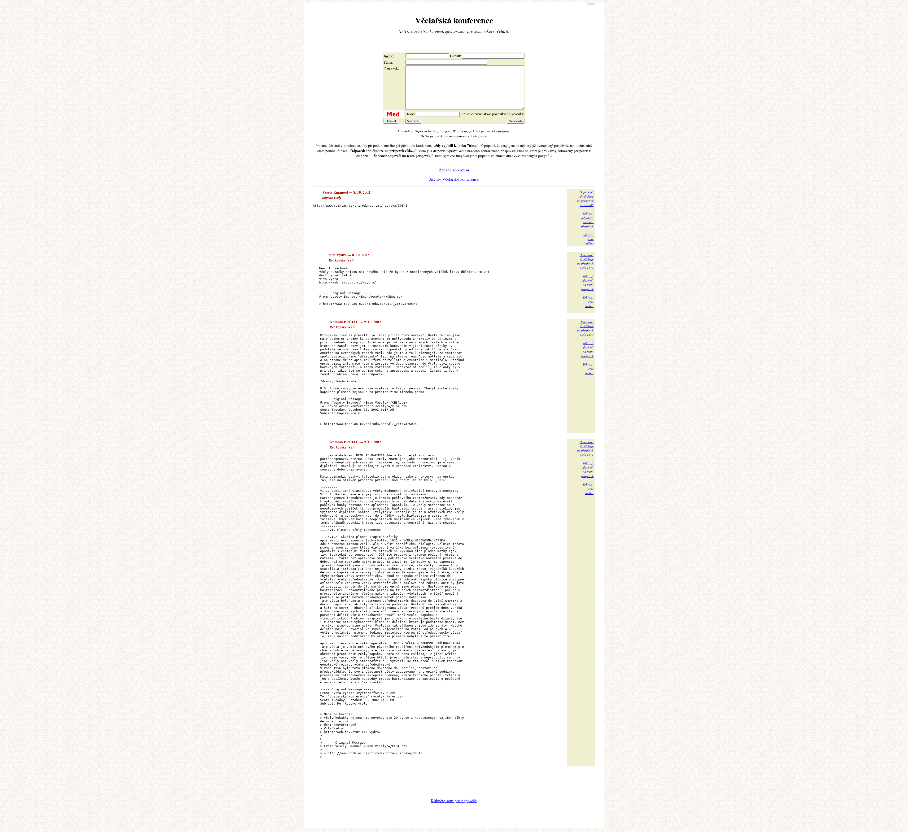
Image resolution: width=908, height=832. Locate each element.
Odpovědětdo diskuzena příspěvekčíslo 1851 (585, 448)
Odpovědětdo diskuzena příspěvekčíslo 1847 (585, 261)
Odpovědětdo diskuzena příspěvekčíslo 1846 (585, 198)
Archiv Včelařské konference (454, 179)
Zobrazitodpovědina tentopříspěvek (587, 219)
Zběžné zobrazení (454, 170)
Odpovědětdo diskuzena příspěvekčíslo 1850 (585, 328)
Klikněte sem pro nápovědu (454, 800)
